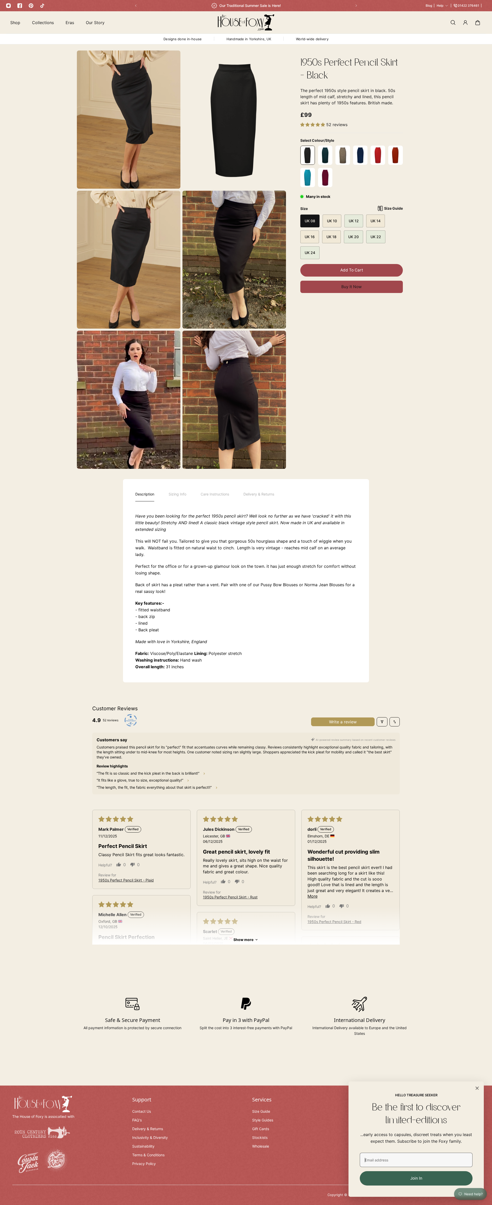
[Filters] (382, 721)
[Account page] (465, 22)
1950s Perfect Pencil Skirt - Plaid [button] (126, 880)
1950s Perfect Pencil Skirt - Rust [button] (230, 897)
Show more (243, 939)
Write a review (343, 721)
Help (440, 5)
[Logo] (246, 22)
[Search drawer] (453, 22)
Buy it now (351, 286)
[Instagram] (8, 5)
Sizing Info (177, 494)
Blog (429, 5)
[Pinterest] (31, 5)
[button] (313, 124)
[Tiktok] (42, 5)
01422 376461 (468, 5)
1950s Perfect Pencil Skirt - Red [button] (334, 921)
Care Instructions (215, 494)
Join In (416, 1178)
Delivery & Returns (258, 494)
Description (144, 494)
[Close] (477, 1088)
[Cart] (477, 22)
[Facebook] (19, 5)
